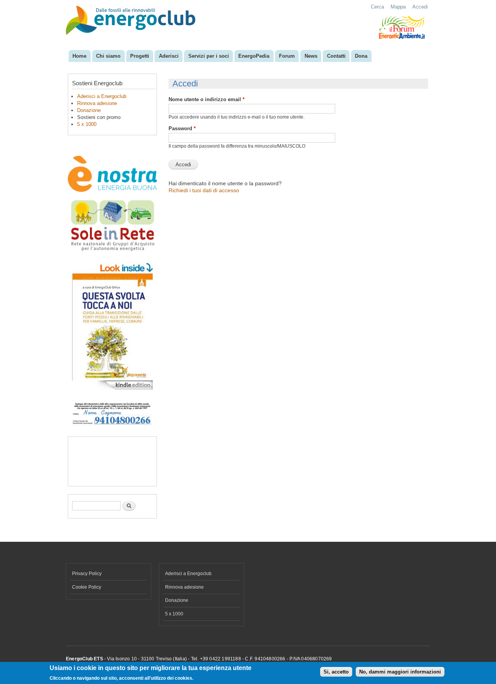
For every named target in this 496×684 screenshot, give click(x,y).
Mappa (398, 7)
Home (79, 56)
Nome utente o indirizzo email (207, 99)
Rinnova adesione (97, 103)
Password (182, 128)
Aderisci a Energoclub (101, 96)
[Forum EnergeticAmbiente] (402, 37)
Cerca (377, 7)
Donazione (89, 110)
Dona (361, 56)
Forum (287, 56)
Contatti (336, 56)
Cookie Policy (86, 587)
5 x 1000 (86, 124)
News (311, 56)
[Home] (131, 21)
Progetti (139, 56)
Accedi (420, 7)
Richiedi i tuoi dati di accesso (204, 190)
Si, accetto (336, 672)
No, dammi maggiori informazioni (400, 672)
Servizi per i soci (208, 56)
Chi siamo (108, 56)
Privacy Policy (87, 573)
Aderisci (169, 56)
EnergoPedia (253, 56)
